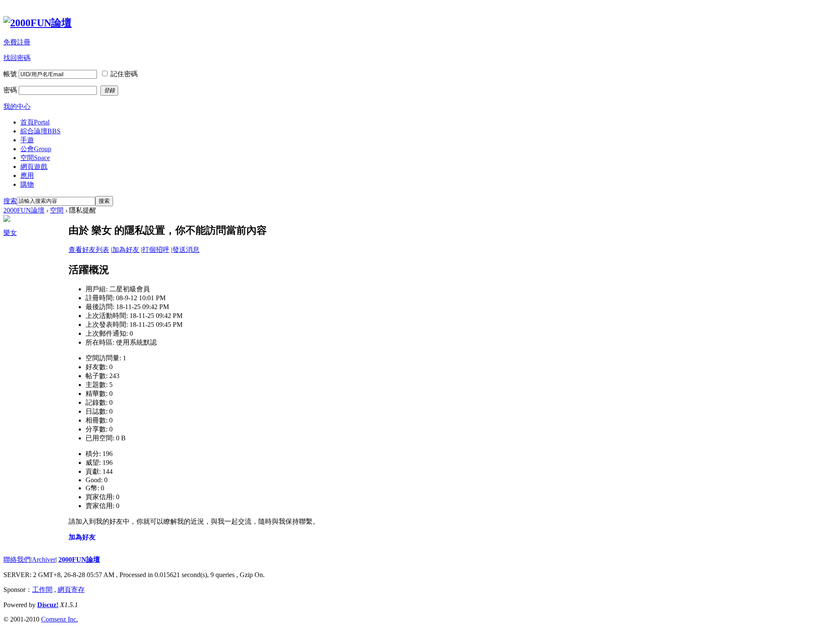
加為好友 (125, 249)
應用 (27, 175)
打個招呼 (155, 249)
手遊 (27, 140)
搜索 (10, 200)
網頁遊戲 (33, 166)
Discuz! (47, 604)
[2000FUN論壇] (37, 22)
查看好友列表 (89, 249)
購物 (27, 184)
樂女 (10, 232)
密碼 (10, 90)
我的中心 (16, 106)
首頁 (35, 122)
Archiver (43, 559)
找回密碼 (16, 57)
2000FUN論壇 (23, 210)
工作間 (42, 589)
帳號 (10, 73)
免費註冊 (16, 42)
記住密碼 (124, 73)
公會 (35, 148)
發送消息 (185, 249)
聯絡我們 (16, 559)
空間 (35, 157)
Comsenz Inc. (59, 619)
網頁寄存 (71, 589)
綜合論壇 (40, 131)
